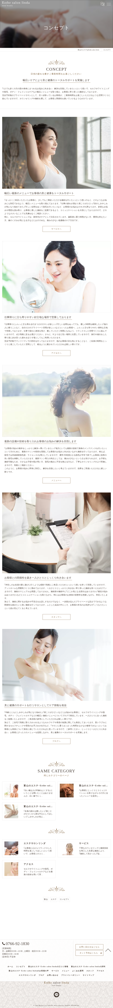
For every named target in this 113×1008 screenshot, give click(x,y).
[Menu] (109, 4)
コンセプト (64, 899)
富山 (46, 899)
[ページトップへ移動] (108, 950)
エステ (54, 899)
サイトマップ (88, 975)
